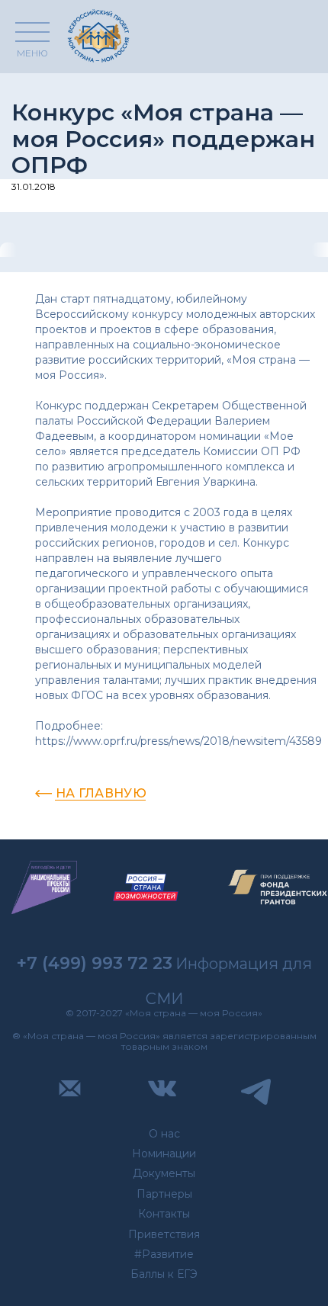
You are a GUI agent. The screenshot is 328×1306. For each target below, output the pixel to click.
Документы (164, 1173)
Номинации (164, 1153)
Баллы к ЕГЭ (164, 1274)
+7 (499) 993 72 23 (94, 963)
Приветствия (164, 1234)
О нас (164, 1134)
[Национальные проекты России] (44, 887)
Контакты (164, 1214)
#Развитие (164, 1254)
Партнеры (164, 1194)
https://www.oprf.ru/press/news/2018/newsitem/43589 (178, 741)
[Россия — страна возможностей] (145, 887)
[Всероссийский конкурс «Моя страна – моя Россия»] (98, 35)
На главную (101, 793)
